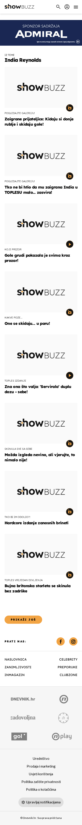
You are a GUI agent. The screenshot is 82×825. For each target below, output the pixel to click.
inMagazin (15, 675)
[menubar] (67, 6)
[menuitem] (67, 6)
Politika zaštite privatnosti (41, 782)
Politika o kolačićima (41, 790)
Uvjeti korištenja (41, 774)
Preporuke (67, 667)
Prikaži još (23, 619)
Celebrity (68, 659)
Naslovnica (16, 659)
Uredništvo (41, 759)
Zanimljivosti (18, 667)
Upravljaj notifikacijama (43, 802)
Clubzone (68, 675)
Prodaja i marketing (41, 766)
